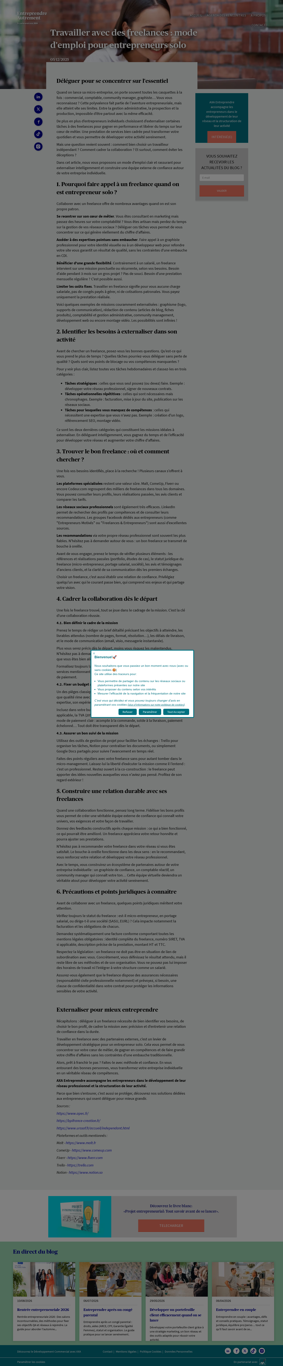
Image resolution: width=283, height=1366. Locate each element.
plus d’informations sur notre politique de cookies (156, 704)
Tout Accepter (176, 712)
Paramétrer (150, 712)
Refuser (128, 712)
